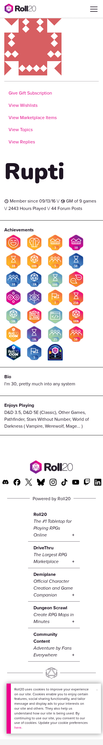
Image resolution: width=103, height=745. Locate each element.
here (17, 727)
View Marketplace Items (33, 117)
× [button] (97, 690)
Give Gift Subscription (30, 93)
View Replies (22, 142)
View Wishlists (23, 105)
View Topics (21, 129)
